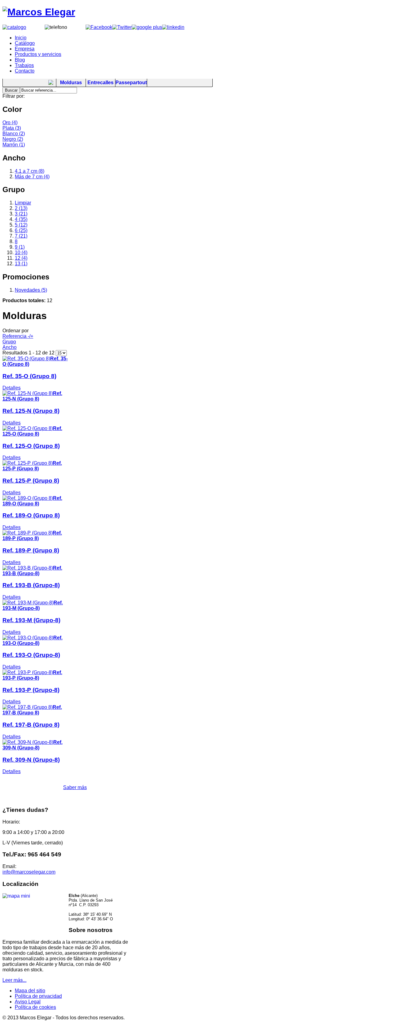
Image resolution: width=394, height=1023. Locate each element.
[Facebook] (99, 27)
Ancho (9, 347)
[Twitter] (122, 27)
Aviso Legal (28, 1001)
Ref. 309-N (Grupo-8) (31, 759)
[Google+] (147, 27)
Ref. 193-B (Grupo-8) (31, 585)
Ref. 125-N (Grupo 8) (30, 411)
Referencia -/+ (17, 336)
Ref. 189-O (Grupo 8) (31, 515)
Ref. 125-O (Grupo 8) (31, 446)
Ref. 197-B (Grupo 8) (30, 724)
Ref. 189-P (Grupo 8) (30, 550)
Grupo (9, 341)
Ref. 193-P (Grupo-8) (30, 690)
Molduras (71, 82)
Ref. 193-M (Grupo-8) (31, 620)
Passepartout (131, 82)
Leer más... (14, 980)
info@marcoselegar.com (28, 872)
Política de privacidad (38, 996)
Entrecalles (100, 82)
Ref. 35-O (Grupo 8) (29, 376)
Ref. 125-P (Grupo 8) (30, 480)
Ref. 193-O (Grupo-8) (31, 655)
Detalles (11, 387)
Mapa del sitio (30, 990)
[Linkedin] (173, 27)
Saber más (75, 787)
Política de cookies (35, 1007)
